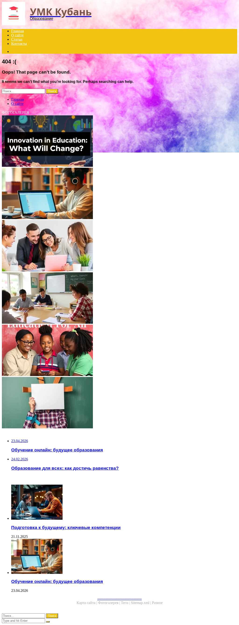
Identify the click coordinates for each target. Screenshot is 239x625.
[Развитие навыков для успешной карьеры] (119, 246)
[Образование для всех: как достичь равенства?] (119, 351)
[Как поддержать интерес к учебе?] (119, 403)
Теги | (126, 603)
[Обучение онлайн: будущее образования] (119, 194)
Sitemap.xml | (141, 603)
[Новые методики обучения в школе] (119, 298)
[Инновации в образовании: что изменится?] (119, 141)
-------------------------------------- (119, 598)
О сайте (17, 35)
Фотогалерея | (109, 603)
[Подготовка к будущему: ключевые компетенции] (124, 503)
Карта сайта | (87, 603)
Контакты (19, 44)
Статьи (16, 39)
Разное (157, 603)
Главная (17, 31)
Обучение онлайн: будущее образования (57, 581)
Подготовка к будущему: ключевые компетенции (66, 527)
